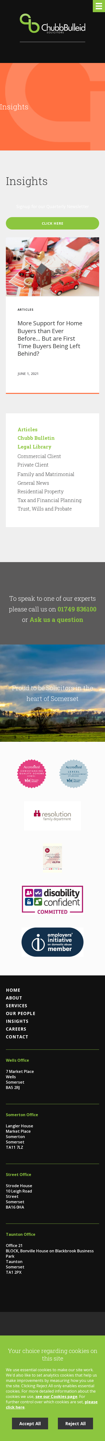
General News (33, 483)
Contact (17, 1037)
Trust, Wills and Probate (45, 508)
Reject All (75, 1423)
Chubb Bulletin (36, 438)
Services (16, 1005)
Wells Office (17, 1060)
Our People (20, 1013)
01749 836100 (77, 609)
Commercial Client (39, 456)
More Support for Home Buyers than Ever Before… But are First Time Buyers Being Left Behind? (50, 338)
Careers (16, 1029)
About (14, 998)
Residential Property (41, 491)
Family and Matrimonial (46, 474)
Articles (28, 429)
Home (13, 990)
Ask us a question (56, 619)
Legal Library (35, 446)
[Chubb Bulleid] (52, 28)
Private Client (33, 464)
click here (52, 223)
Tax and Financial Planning (50, 500)
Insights (17, 1021)
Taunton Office (20, 1234)
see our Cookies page (56, 1396)
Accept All (30, 1423)
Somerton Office (22, 1114)
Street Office (18, 1174)
